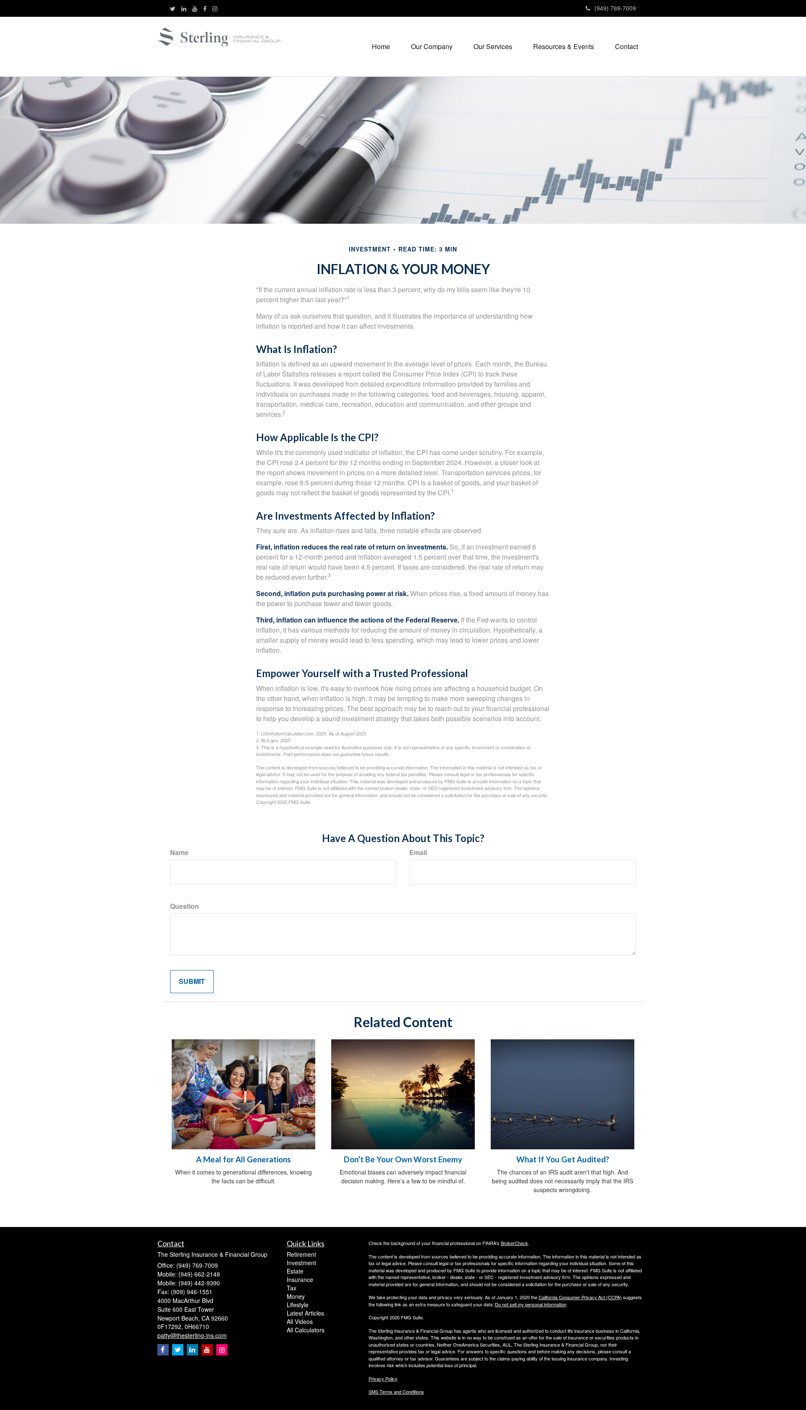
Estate (295, 1271)
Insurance (300, 1279)
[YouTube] (194, 8)
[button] (431, 46)
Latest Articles (305, 1313)
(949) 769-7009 (615, 8)
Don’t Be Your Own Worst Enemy (403, 1159)
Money (296, 1296)
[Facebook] (205, 8)
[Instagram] (214, 8)
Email (418, 852)
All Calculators (305, 1330)
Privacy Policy (383, 1378)
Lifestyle (298, 1304)
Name (179, 852)
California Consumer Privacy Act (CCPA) (580, 1297)
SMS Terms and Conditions (396, 1391)
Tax (291, 1288)
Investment (301, 1262)
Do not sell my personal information (530, 1304)
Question (184, 906)
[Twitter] (172, 8)
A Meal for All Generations (243, 1159)
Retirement (301, 1254)
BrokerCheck (514, 1243)
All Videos (300, 1321)
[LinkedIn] (183, 8)
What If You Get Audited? (562, 1159)
